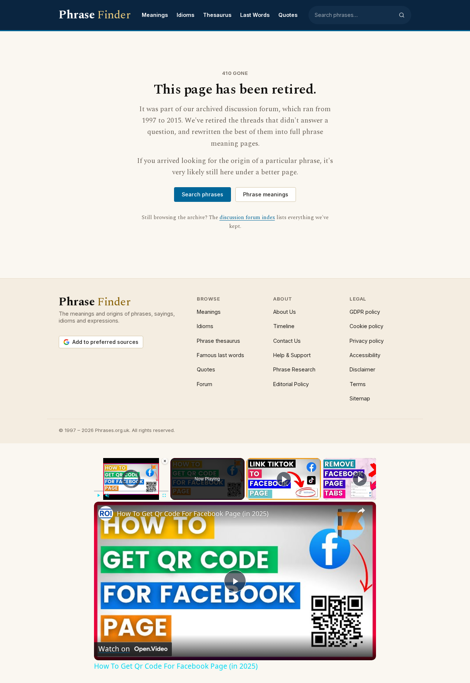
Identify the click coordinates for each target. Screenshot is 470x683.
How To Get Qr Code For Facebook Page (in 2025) (192, 513)
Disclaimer (362, 369)
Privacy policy (367, 341)
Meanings (155, 15)
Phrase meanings (265, 194)
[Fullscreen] (164, 495)
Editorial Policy (291, 384)
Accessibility (365, 355)
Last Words (255, 15)
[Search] (401, 15)
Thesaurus (217, 15)
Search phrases (202, 194)
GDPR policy (365, 312)
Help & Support (292, 355)
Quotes (287, 15)
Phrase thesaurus (218, 341)
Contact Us (287, 341)
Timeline (283, 326)
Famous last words (220, 355)
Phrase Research (294, 369)
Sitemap (360, 398)
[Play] (98, 495)
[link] (105, 513)
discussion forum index (247, 218)
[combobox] (354, 15)
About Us (284, 312)
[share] (361, 510)
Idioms (185, 15)
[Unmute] (107, 495)
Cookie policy (366, 326)
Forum (204, 384)
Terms (358, 384)
